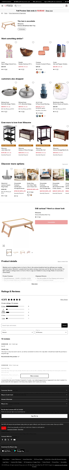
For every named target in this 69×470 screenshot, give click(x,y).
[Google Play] (19, 450)
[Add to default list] (16, 42)
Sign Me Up (34, 416)
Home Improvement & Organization (17, 13)
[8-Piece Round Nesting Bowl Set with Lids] (44, 91)
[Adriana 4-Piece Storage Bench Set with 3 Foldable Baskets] (26, 134)
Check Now (20, 429)
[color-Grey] (28, 195)
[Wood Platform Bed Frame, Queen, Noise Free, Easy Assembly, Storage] (58, 175)
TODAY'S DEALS (6, 1)
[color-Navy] (43, 72)
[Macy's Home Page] (8, 6)
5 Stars (3, 306)
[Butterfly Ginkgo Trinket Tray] (9, 91)
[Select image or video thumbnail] (9, 252)
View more (35, 284)
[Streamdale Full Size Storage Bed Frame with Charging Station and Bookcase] (45, 175)
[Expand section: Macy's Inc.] (34, 404)
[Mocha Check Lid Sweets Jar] (61, 91)
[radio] (37, 72)
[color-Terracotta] (43, 116)
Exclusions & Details (12, 429)
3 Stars (3, 312)
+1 (44, 72)
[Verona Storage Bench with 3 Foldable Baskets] (61, 134)
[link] (9, 65)
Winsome (20, 24)
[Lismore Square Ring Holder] (7, 175)
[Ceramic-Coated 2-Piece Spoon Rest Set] (44, 50)
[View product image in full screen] (4, 246)
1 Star (3, 318)
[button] (17, 231)
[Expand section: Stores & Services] (34, 399)
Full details (22, 29)
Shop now (49, 11)
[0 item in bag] (66, 6)
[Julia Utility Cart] (9, 134)
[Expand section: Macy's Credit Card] (34, 395)
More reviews (34, 376)
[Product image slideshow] (17, 227)
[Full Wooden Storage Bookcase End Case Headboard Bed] (20, 175)
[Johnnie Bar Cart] (44, 134)
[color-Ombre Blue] (37, 116)
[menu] (2, 6)
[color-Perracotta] (37, 72)
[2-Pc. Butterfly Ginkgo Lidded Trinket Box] (26, 91)
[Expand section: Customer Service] (34, 390)
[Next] (32, 252)
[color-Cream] (40, 72)
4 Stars (3, 309)
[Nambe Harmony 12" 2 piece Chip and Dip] (26, 50)
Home (5, 13)
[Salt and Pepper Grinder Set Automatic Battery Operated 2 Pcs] (61, 50)
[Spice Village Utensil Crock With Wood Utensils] (9, 50)
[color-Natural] (31, 195)
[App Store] (6, 450)
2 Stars (3, 315)
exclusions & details (48, 280)
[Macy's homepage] (2, 13)
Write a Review (64, 299)
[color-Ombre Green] (40, 116)
